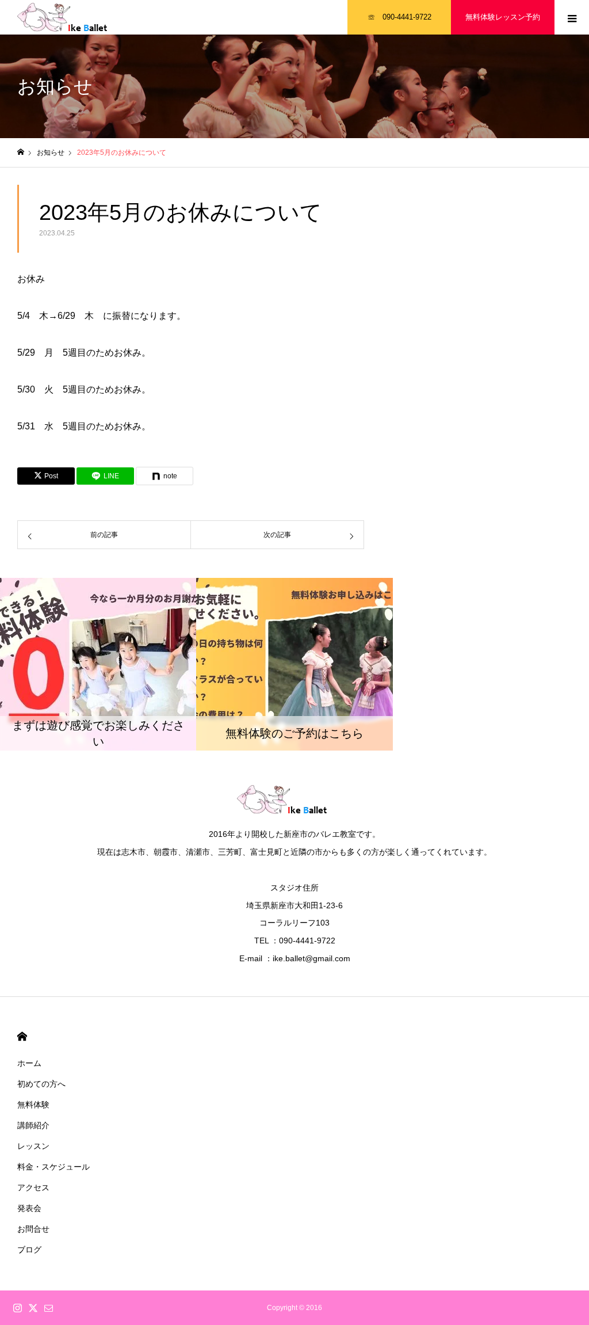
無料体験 (33, 1104)
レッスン (33, 1146)
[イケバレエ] (74, 17)
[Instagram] (17, 1307)
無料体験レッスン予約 (502, 17)
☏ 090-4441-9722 (399, 17)
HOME (22, 1036)
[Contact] (48, 1307)
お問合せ (33, 1228)
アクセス (33, 1187)
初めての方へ (41, 1083)
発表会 (29, 1208)
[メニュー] (571, 17)
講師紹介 (33, 1125)
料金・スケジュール (53, 1166)
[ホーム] (20, 152)
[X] (33, 1307)
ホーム (29, 1063)
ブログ (29, 1249)
